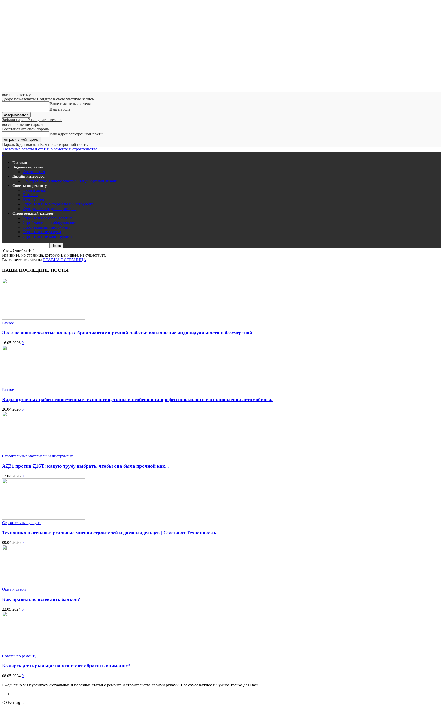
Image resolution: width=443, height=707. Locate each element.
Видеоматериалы (27, 167)
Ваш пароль (59, 109)
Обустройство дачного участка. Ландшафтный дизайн (70, 181)
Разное (8, 323)
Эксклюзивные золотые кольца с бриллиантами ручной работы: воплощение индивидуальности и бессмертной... (129, 332)
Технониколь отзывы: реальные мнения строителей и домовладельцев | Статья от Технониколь (109, 532)
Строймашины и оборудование (50, 222)
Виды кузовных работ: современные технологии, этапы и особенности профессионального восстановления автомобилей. (137, 399)
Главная (19, 163)
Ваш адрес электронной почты (76, 134)
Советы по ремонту (29, 186)
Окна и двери (34, 190)
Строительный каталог (33, 213)
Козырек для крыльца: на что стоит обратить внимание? (66, 665)
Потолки (30, 195)
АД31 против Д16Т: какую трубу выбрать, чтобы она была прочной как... (85, 466)
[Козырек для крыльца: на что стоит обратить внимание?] (43, 651)
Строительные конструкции (47, 236)
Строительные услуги (42, 232)
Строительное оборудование (48, 218)
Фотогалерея (34, 171)
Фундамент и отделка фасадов (49, 208)
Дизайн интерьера (28, 176)
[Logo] (2, 154)
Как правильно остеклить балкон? (41, 599)
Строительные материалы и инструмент (58, 204)
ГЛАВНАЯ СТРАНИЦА (64, 260)
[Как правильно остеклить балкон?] (43, 584)
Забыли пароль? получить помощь (32, 120)
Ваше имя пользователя (70, 104)
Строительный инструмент (46, 227)
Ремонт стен (33, 199)
